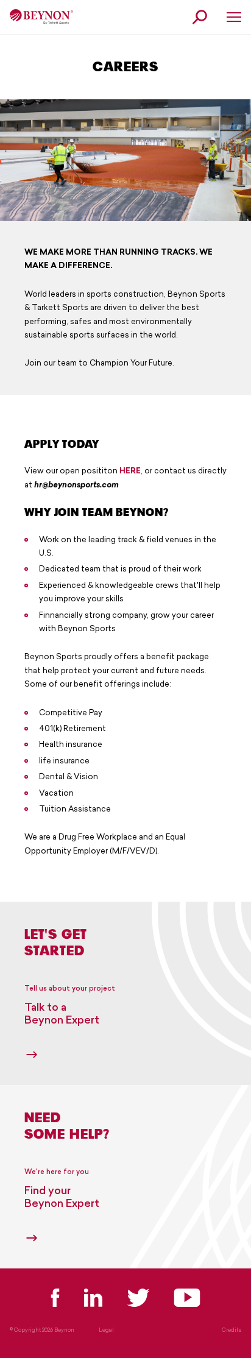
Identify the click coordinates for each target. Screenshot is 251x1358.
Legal (106, 1330)
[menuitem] (41, 17)
